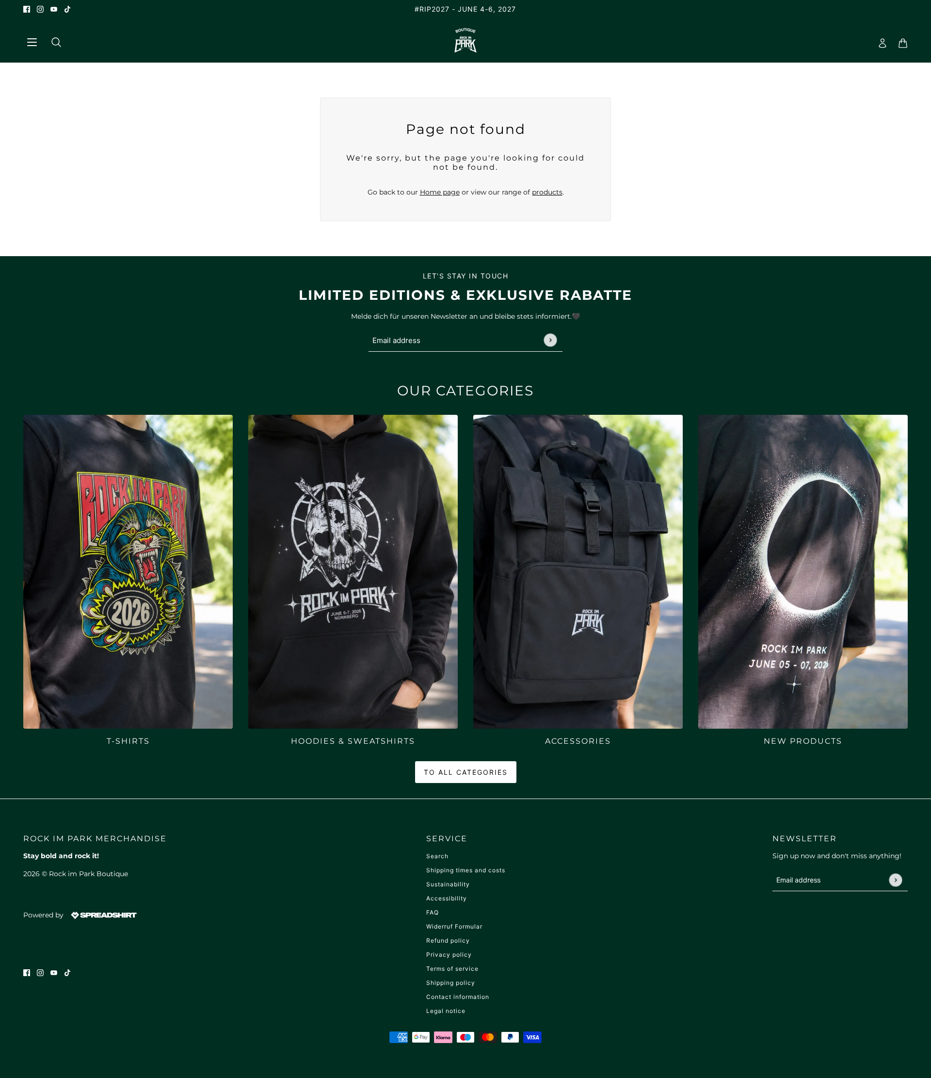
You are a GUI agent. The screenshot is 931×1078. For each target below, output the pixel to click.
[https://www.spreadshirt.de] (102, 915)
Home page (440, 192)
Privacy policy (449, 954)
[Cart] (900, 40)
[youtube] (54, 9)
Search (437, 856)
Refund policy (448, 940)
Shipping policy (450, 982)
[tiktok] (67, 9)
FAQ (432, 912)
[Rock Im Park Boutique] (466, 40)
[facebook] (26, 9)
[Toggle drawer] (31, 40)
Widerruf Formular (454, 926)
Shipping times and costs (465, 870)
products (547, 192)
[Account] (879, 40)
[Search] (52, 40)
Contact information (457, 996)
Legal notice (446, 1010)
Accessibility (446, 898)
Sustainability (448, 884)
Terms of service (452, 968)
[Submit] (550, 340)
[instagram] (40, 9)
